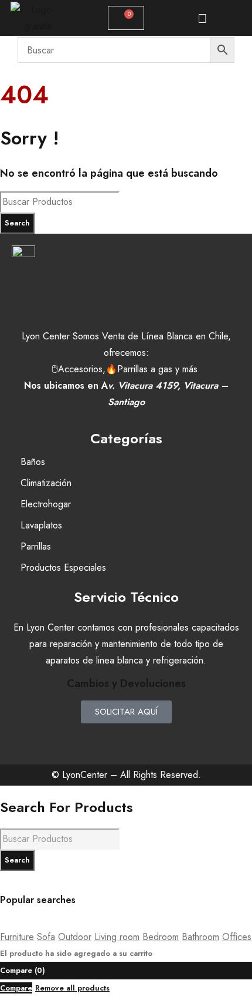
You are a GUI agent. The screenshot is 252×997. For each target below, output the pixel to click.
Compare (16, 987)
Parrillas (36, 546)
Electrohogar (46, 504)
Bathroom (200, 937)
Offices (236, 937)
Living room (116, 937)
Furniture (17, 937)
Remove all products (72, 987)
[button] (202, 18)
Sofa (46, 937)
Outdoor (74, 937)
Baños (33, 462)
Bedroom (160, 937)
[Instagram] (126, 738)
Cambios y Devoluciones (126, 683)
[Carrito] (126, 18)
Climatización (46, 483)
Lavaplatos (41, 525)
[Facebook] (93, 738)
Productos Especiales (63, 567)
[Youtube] (158, 738)
